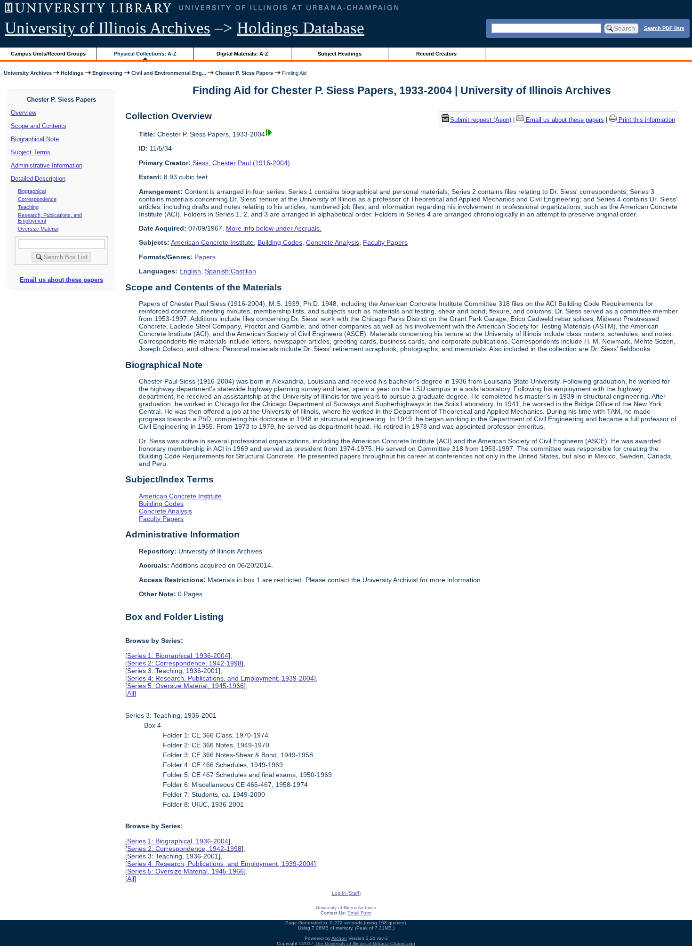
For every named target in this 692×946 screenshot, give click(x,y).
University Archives (28, 73)
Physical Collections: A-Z (145, 53)
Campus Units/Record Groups (48, 53)
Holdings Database (300, 28)
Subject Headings (340, 53)
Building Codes (279, 242)
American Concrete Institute (212, 242)
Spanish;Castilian (230, 271)
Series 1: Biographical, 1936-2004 (177, 655)
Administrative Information (46, 165)
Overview (23, 112)
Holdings (72, 73)
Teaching (28, 207)
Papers (205, 257)
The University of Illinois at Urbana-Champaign (365, 943)
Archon (339, 938)
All (130, 693)
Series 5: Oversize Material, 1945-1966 (185, 685)
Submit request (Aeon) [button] (480, 120)
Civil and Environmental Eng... (168, 73)
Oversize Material (38, 229)
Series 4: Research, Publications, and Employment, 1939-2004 (220, 678)
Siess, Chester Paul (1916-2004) (241, 163)
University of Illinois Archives (107, 28)
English (190, 271)
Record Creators (436, 53)
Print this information (646, 120)
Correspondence (37, 199)
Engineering (107, 73)
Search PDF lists (664, 28)
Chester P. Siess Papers (244, 73)
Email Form (359, 912)
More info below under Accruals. (274, 228)
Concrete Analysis (332, 242)
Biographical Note (35, 139)
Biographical (32, 191)
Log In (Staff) (346, 893)
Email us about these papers (61, 279)
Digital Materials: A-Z (242, 53)
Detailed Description (38, 178)
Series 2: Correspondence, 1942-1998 (184, 663)
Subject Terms (30, 152)
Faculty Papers (385, 242)
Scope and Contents (38, 125)
